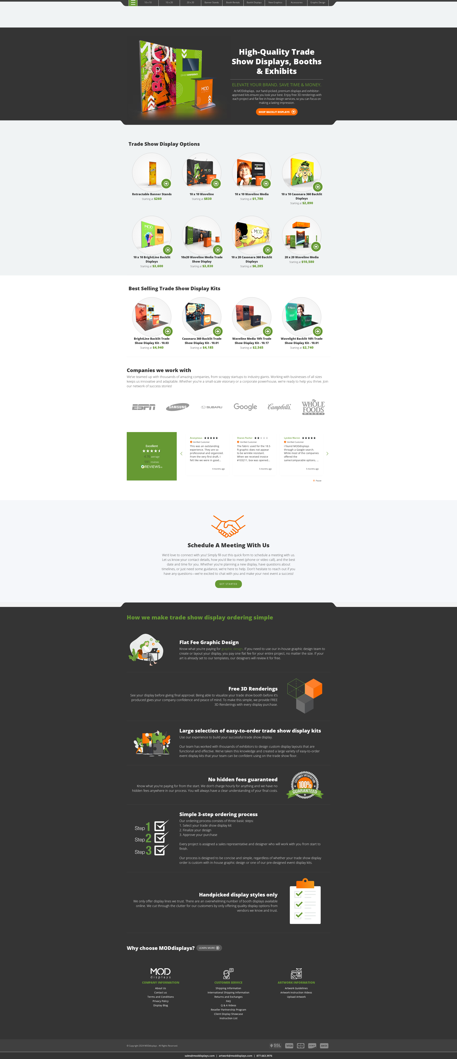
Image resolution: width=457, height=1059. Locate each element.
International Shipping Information (228, 992)
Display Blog (160, 1005)
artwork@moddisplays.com (235, 1055)
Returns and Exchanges (228, 996)
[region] (254, 453)
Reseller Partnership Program (228, 1009)
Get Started (228, 583)
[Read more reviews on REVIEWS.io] (151, 467)
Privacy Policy (161, 1001)
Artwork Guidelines (296, 988)
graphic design (232, 649)
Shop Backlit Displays (274, 112)
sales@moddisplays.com (200, 1055)
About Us (160, 988)
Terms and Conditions (160, 996)
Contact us (160, 992)
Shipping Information (228, 988)
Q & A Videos (228, 1005)
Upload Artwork (296, 996)
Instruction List (228, 1018)
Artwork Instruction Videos (296, 992)
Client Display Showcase (228, 1014)
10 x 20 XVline (142, 6)
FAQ (228, 1001)
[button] (181, 453)
